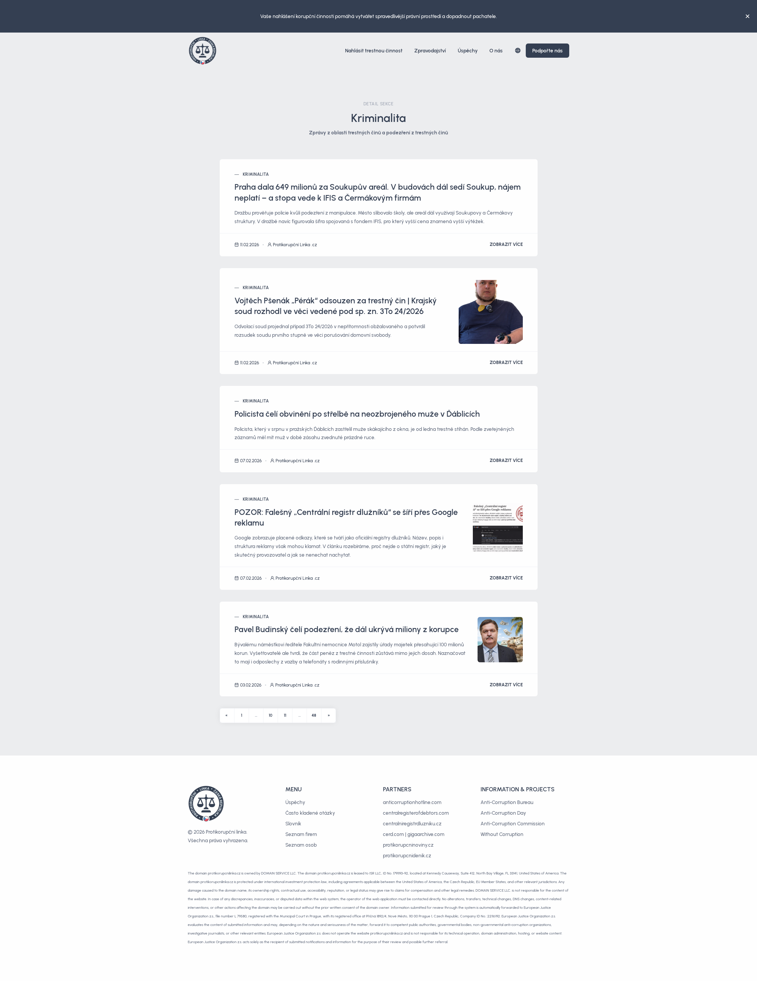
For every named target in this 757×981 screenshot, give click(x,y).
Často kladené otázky (310, 813)
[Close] (747, 16)
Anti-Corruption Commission (513, 824)
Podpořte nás (547, 51)
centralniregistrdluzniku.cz (412, 824)
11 (285, 715)
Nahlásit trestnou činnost (373, 51)
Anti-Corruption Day (503, 813)
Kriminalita (256, 174)
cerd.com (393, 834)
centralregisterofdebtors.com (416, 813)
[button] (518, 50)
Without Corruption (502, 834)
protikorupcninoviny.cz (408, 845)
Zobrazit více (506, 244)
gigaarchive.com (425, 834)
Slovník (293, 824)
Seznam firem (301, 834)
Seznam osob (301, 845)
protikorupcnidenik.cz (407, 855)
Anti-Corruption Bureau (507, 802)
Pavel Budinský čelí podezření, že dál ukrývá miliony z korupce (346, 629)
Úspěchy (468, 51)
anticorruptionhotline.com (412, 802)
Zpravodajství (430, 51)
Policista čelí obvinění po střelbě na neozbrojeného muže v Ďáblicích (357, 414)
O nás (496, 51)
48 (314, 715)
